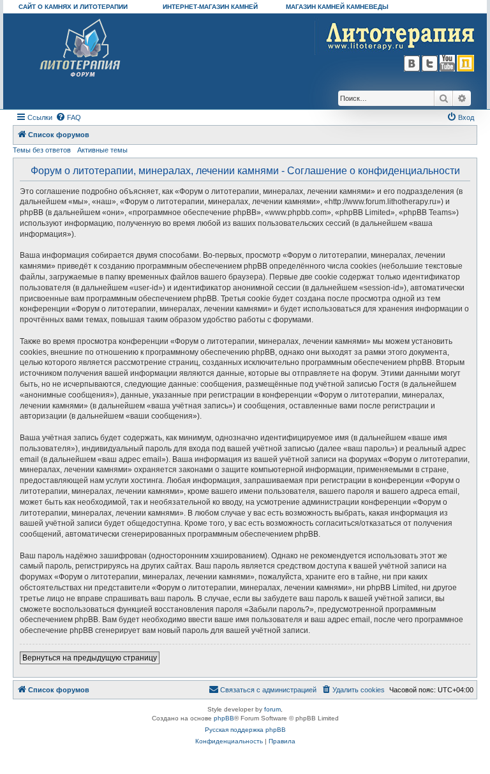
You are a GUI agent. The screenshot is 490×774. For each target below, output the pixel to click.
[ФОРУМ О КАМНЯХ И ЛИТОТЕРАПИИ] (80, 48)
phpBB (224, 718)
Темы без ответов (42, 150)
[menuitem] (68, 117)
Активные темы (102, 150)
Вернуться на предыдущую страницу (89, 657)
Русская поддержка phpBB (245, 729)
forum (272, 709)
